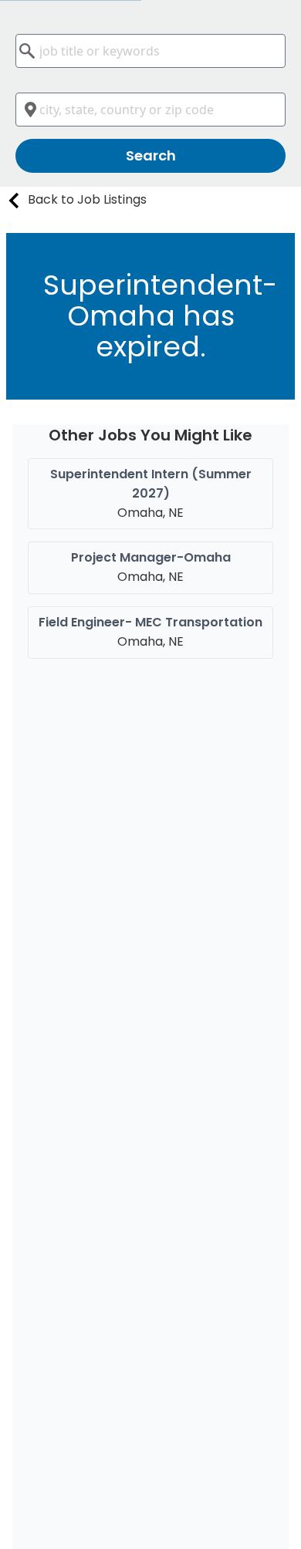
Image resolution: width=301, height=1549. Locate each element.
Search (151, 155)
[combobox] (150, 51)
